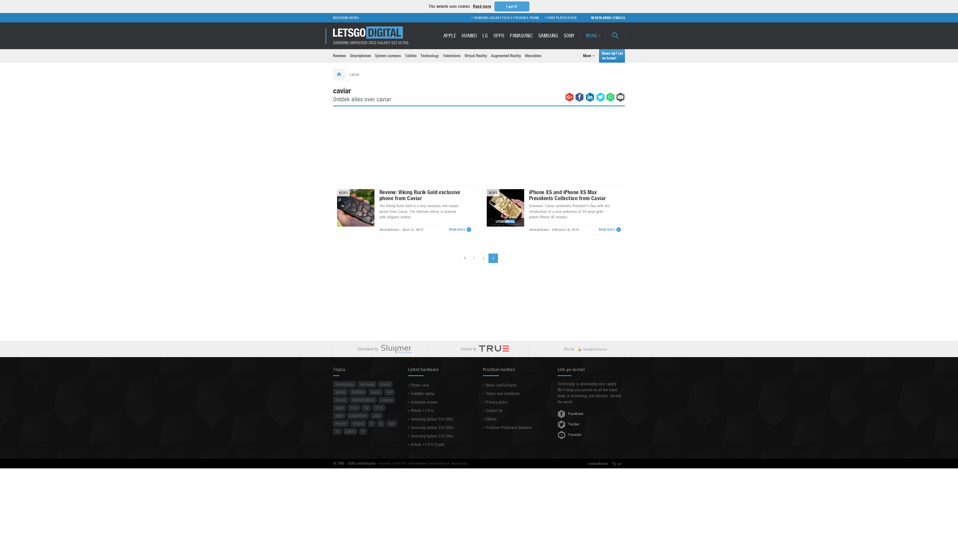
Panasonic (521, 36)
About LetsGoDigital (501, 385)
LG (485, 36)
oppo (339, 415)
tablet (350, 431)
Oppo (498, 36)
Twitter (573, 424)
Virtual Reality (476, 55)
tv (363, 431)
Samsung (548, 36)
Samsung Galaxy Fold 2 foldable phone (490, 18)
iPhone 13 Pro (422, 410)
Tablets (411, 55)
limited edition (363, 400)
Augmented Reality (506, 55)
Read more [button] (482, 6)
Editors (491, 419)
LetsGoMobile (598, 463)
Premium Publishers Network (509, 427)
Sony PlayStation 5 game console (559, 18)
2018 (379, 407)
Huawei (469, 36)
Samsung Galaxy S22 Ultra (432, 419)
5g (366, 407)
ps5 (391, 423)
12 (337, 431)
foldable (358, 392)
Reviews (339, 55)
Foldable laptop (422, 393)
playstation (358, 415)
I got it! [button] (511, 6)
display (358, 423)
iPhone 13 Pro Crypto (428, 444)
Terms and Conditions (503, 393)
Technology (430, 55)
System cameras (388, 55)
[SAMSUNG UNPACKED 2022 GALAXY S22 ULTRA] (368, 32)
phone (385, 384)
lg (380, 423)
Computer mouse (424, 402)
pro (389, 392)
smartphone (345, 384)
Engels (619, 18)
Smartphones (360, 55)
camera (386, 400)
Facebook (576, 413)
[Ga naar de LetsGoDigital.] (338, 74)
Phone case (420, 385)
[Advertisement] (479, 149)
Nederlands (601, 18)
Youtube (574, 434)
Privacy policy (497, 402)
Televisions (452, 55)
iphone (341, 400)
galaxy (340, 392)
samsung (367, 384)
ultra (376, 415)
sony (354, 407)
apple (340, 407)
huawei (341, 423)
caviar (375, 392)
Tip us (616, 463)
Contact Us (494, 410)
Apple (450, 36)
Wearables (533, 55)
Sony (569, 36)
